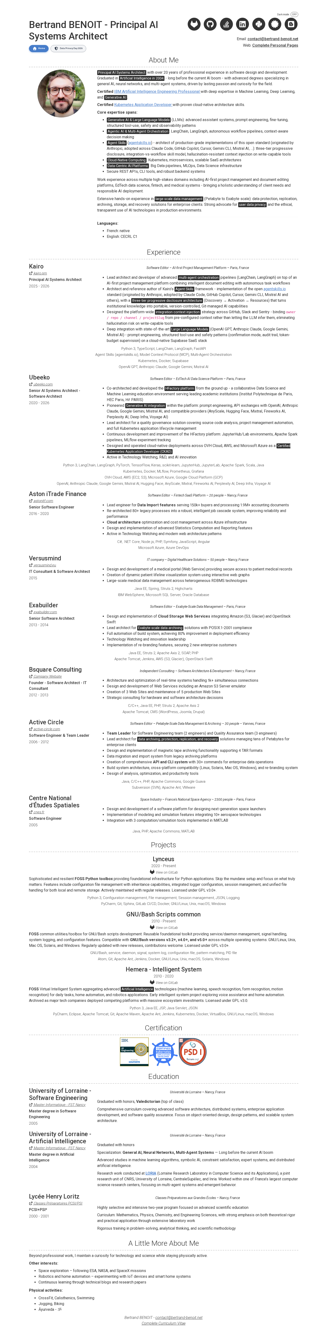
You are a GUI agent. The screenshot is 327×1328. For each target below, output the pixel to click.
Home (41, 48)
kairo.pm (40, 273)
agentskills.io (140, 142)
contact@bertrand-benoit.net (273, 39)
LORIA (151, 1173)
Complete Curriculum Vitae (164, 1323)
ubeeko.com (43, 384)
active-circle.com (46, 729)
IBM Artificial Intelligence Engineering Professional (157, 91)
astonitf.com (43, 501)
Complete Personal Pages (275, 45)
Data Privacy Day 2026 (71, 48)
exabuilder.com (45, 612)
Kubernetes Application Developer (143, 104)
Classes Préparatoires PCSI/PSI (57, 1203)
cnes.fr (38, 812)
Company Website (47, 676)
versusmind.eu (44, 565)
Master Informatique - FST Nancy (59, 1105)
